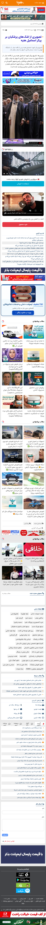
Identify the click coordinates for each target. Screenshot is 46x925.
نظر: (43, 817)
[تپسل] (3, 149)
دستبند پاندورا (18, 622)
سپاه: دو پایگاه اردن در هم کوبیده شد (32, 728)
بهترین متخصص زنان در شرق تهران (32, 660)
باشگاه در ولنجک (38, 639)
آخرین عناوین (39, 724)
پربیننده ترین (16, 724)
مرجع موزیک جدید (37, 626)
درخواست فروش (23, 183)
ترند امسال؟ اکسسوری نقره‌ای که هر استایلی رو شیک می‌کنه (25, 251)
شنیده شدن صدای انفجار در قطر (33, 754)
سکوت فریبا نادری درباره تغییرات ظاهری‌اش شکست (27, 772)
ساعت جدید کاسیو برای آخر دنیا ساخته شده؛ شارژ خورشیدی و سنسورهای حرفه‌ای (25, 239)
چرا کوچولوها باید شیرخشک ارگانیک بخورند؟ (30, 264)
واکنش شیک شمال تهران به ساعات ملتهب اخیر (29, 742)
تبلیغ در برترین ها (28, 901)
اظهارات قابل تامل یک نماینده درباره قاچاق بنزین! (28, 783)
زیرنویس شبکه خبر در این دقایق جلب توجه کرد (28, 750)
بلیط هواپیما (24, 614)
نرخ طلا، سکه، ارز (14, 705)
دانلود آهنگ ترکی (14, 660)
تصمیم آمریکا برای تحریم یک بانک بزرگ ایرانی (29, 761)
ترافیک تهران (37, 713)
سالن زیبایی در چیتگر (23, 652)
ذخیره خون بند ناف (37, 652)
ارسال (5, 835)
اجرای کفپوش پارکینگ (36, 665)
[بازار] (23, 885)
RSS (23, 903)
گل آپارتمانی (13, 635)
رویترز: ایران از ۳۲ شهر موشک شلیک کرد (31, 746)
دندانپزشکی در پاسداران (36, 656)
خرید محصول (23, 224)
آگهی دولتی (18, 901)
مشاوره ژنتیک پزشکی (15, 648)
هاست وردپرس (12, 656)
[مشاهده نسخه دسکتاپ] (2, 2)
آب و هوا (16, 709)
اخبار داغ (27, 724)
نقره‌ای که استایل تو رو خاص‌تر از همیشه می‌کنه (29, 246)
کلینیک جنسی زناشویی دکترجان (33, 648)
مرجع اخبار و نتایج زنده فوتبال (20, 626)
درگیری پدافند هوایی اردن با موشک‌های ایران (29, 768)
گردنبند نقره (19, 618)
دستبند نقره (28, 618)
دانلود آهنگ (39, 631)
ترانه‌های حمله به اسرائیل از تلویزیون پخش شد (27, 684)
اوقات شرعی (37, 718)
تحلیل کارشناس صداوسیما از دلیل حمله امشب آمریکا (28, 790)
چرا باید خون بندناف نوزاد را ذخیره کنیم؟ (31, 243)
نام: (43, 808)
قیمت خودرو (37, 709)
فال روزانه (16, 713)
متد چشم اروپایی (25, 635)
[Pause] (4, 173)
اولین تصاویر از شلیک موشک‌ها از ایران (31, 779)
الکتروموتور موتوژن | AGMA (34, 669)
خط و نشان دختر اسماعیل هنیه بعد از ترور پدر (27, 680)
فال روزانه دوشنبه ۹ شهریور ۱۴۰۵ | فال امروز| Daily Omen (26, 757)
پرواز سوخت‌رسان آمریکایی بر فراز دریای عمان (29, 797)
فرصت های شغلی (40, 901)
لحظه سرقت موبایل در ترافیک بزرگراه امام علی (29, 794)
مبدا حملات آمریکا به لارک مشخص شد (31, 731)
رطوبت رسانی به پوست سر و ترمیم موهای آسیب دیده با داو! (25, 254)
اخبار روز (31, 899)
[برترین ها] (20, 3)
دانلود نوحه (23, 656)
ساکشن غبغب (39, 618)
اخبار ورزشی (23, 899)
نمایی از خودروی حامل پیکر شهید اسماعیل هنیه (27, 695)
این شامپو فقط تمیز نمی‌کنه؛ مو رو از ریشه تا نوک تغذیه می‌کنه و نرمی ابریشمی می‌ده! (24, 257)
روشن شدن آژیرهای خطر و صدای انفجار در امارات (28, 739)
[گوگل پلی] (23, 880)
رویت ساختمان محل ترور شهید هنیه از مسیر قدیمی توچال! (23, 691)
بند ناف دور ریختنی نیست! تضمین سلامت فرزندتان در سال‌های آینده (23, 261)
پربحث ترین (5, 724)
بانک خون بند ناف (22, 665)
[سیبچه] (23, 875)
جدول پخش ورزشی (13, 718)
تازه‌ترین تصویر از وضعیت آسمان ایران (31, 735)
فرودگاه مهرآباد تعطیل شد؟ (35, 787)
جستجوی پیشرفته (8, 901)
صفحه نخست (39, 899)
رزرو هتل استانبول (37, 635)
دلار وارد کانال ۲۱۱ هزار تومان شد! (33, 764)
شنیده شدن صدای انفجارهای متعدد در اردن (30, 775)
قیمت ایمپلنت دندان (37, 614)
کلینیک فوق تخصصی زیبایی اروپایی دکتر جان (29, 643)
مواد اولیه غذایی (10, 631)
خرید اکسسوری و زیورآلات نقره (34, 622)
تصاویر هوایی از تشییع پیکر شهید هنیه (29, 687)
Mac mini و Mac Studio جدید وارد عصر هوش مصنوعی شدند (24, 248)
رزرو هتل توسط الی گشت (25, 631)
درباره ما (15, 899)
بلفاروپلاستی (14, 614)
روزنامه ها (38, 705)
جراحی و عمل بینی (8, 665)
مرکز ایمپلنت (19, 669)
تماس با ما (7, 899)
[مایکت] (23, 891)
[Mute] (7, 173)
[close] (1, 910)
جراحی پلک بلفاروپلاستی (23, 639)
